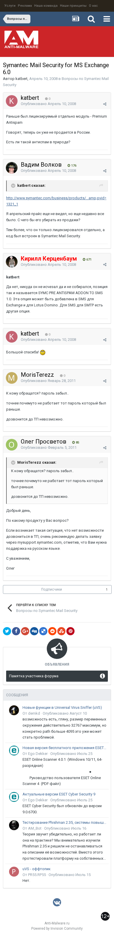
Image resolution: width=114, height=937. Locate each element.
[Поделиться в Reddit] (52, 631)
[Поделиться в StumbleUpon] (61, 631)
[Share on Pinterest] (70, 631)
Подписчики (51, 589)
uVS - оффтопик (37, 869)
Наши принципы (73, 6)
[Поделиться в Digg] (34, 631)
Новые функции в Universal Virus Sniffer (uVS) (62, 707)
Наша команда (46, 6)
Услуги (9, 6)
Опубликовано (48, 104)
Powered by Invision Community (57, 928)
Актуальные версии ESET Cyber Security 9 (59, 794)
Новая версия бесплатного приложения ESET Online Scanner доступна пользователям (65, 748)
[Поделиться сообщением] (104, 104)
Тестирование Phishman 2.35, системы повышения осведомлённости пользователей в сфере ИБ (65, 822)
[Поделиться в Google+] (25, 631)
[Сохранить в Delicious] (43, 631)
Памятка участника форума (33, 676)
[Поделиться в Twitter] (7, 631)
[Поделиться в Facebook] (16, 631)
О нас (93, 6)
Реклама (25, 6)
